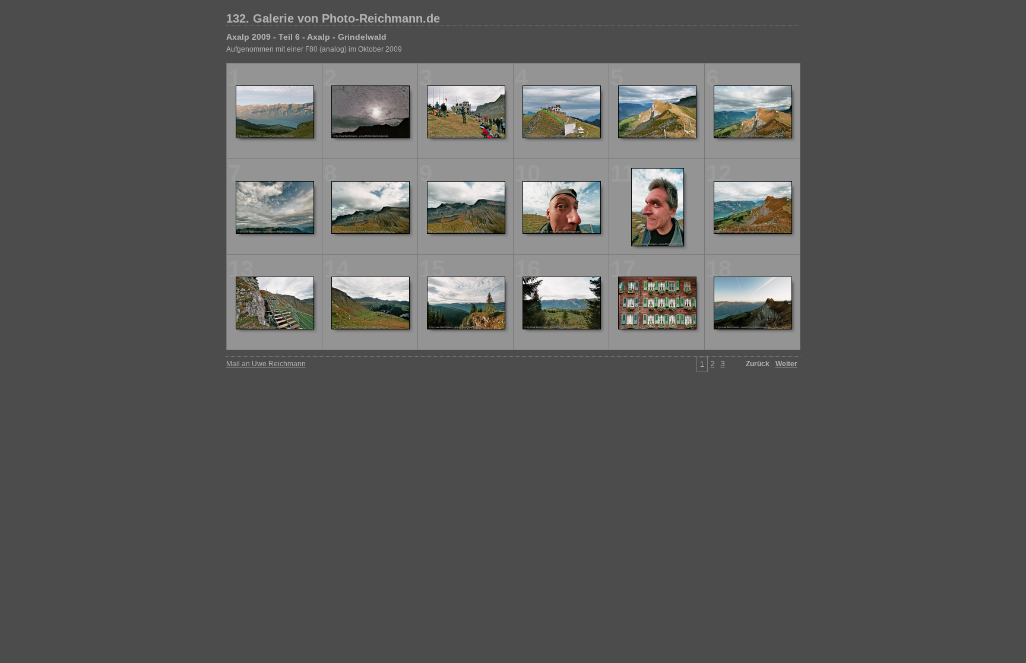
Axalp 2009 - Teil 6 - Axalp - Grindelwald (306, 37)
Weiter (786, 364)
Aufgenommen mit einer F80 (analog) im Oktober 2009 (314, 49)
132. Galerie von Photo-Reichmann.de (333, 18)
